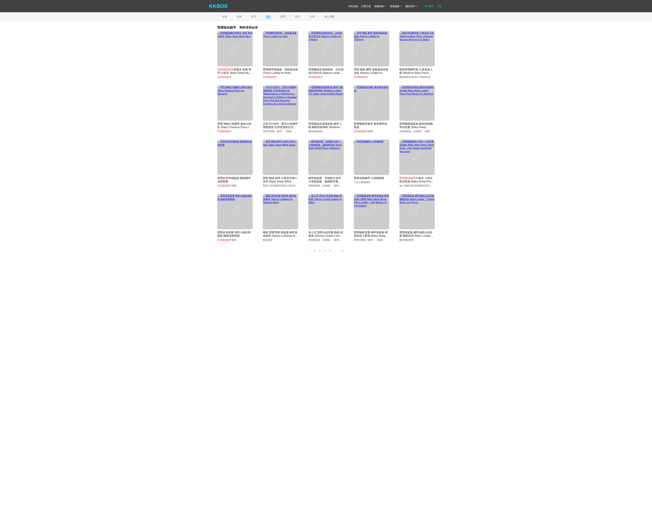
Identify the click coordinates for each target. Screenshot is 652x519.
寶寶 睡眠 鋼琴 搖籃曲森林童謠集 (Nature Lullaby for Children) (371, 72)
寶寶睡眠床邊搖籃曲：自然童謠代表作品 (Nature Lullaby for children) (326, 72)
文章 (312, 16)
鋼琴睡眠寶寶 (315, 131)
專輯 (268, 16)
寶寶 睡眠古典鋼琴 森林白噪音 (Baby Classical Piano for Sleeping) (234, 127)
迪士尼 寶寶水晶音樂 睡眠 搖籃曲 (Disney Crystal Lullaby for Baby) (325, 235)
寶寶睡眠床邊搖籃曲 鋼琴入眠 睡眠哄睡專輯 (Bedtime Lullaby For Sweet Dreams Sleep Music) (325, 129)
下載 (439, 6)
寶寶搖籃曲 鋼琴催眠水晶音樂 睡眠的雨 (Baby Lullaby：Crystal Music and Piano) (416, 235)
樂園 (363, 131)
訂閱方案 (366, 6)
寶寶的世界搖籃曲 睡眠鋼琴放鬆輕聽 (234, 179)
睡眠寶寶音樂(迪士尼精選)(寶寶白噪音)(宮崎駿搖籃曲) (428, 77)
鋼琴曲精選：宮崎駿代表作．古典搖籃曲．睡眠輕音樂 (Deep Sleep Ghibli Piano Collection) (326, 183)
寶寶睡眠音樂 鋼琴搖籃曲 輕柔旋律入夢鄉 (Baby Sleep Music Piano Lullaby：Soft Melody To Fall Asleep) (371, 237)
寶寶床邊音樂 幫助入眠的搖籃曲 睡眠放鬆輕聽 (234, 234)
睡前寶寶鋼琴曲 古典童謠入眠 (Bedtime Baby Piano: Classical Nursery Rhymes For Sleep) (416, 74)
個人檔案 (329, 16)
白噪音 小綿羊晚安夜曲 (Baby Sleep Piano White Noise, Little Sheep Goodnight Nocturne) (416, 183)
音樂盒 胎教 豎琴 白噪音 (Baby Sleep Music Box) (234, 72)
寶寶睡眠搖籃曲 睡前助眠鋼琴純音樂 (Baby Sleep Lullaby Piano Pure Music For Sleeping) (416, 129)
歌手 (253, 16)
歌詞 (297, 16)
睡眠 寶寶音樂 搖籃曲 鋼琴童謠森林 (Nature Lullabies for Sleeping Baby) (280, 235)
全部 (224, 16)
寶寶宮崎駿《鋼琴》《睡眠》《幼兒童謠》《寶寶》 (290, 131)
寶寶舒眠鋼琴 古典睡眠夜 (369, 178)
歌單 (283, 16)
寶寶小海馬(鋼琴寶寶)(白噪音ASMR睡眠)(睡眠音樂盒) (291, 185)
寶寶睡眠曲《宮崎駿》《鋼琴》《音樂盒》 (422, 131)
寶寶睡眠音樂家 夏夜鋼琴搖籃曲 (370, 125)
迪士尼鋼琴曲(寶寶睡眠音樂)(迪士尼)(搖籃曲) (423, 185)
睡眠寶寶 (267, 239)
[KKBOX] (218, 6)
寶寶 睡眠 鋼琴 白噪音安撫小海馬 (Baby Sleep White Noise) (280, 181)
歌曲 (239, 16)
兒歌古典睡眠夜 (362, 182)
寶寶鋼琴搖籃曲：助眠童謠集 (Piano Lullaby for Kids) (280, 71)
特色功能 (353, 6)
